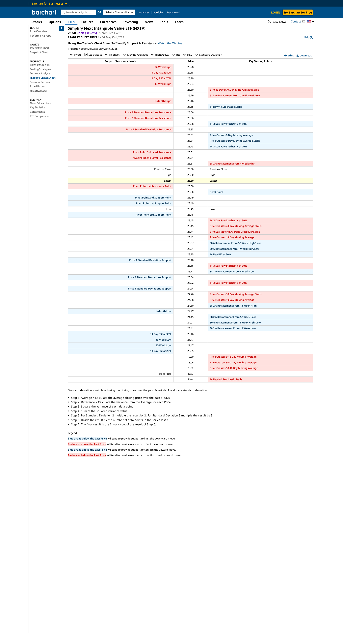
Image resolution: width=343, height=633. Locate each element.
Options (55, 22)
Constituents (37, 111)
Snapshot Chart (39, 52)
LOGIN (275, 12)
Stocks (37, 22)
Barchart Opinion (40, 65)
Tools (164, 22)
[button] (310, 21)
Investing (130, 22)
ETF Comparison (39, 116)
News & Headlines (40, 103)
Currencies (108, 22)
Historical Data (38, 90)
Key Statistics (37, 107)
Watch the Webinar (171, 43)
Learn (179, 22)
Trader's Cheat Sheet (43, 77)
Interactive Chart (39, 48)
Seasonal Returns (40, 82)
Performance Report (41, 35)
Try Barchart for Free (298, 12)
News (149, 22)
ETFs (71, 22)
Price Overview (38, 31)
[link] (308, 37)
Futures (87, 22)
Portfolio (158, 12)
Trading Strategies (40, 69)
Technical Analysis (40, 73)
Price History (37, 86)
